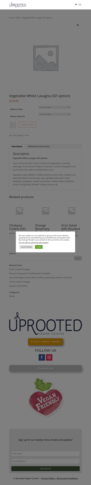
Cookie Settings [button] (26, 247)
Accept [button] (38, 247)
